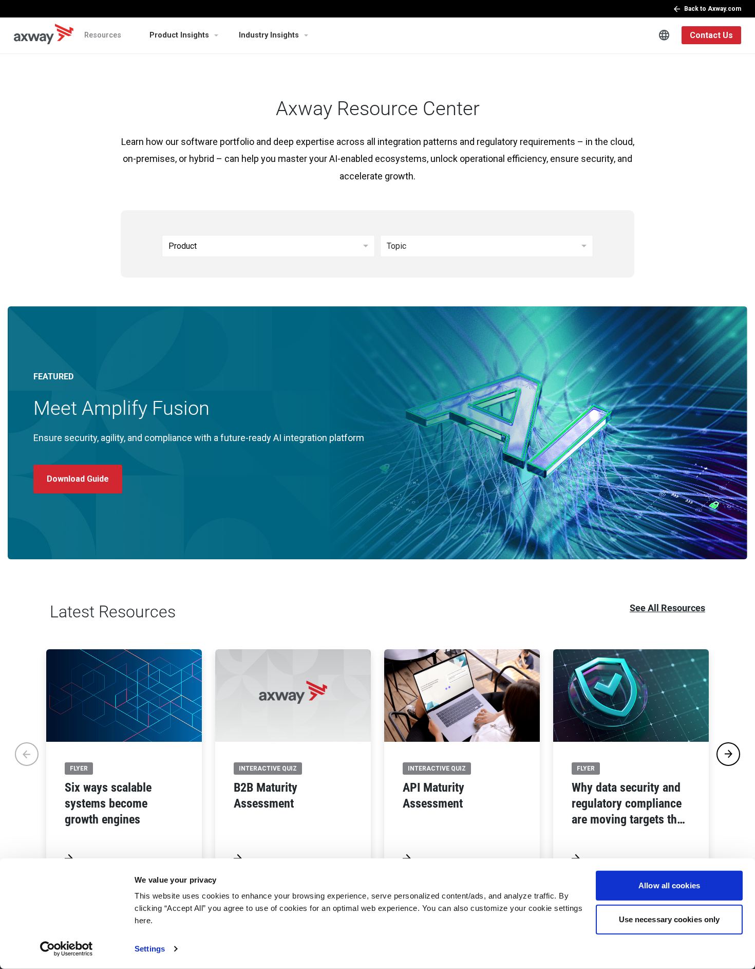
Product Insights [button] (179, 35)
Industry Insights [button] (269, 35)
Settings (150, 948)
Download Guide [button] (78, 479)
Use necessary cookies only (669, 919)
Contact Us (711, 35)
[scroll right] (728, 754)
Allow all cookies (669, 885)
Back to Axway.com (712, 8)
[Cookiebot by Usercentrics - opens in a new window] (66, 949)
